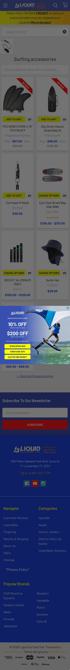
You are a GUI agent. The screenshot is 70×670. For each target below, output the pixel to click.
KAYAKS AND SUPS (17, 352)
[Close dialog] (67, 308)
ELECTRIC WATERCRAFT (17, 357)
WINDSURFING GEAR (17, 346)
